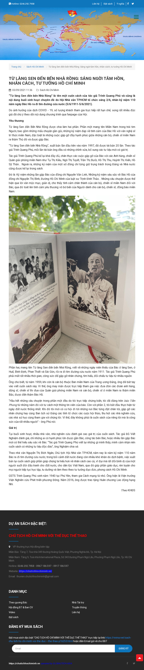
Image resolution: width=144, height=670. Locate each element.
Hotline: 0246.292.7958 (22, 3)
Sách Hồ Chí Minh (35, 66)
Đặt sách (108, 3)
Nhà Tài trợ (78, 602)
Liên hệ (95, 3)
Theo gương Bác (18, 602)
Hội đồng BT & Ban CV (21, 607)
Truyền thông (79, 607)
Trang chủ (16, 66)
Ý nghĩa (120, 3)
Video (12, 612)
